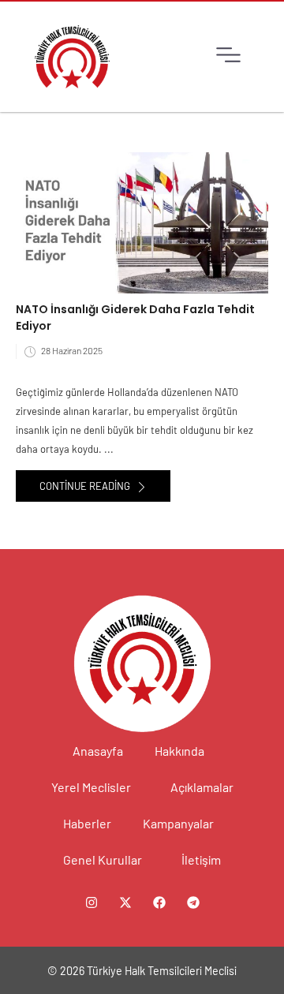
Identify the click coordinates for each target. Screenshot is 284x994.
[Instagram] (91, 902)
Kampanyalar (178, 823)
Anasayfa (98, 750)
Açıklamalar (202, 786)
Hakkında (179, 750)
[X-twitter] (125, 902)
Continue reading (86, 486)
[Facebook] (159, 902)
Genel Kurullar (102, 859)
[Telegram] (193, 902)
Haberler (87, 823)
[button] (228, 57)
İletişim (201, 859)
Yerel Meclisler (91, 786)
